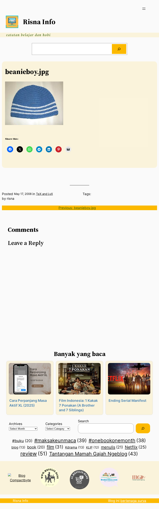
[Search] (119, 49)
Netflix (136, 447)
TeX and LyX (44, 194)
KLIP (92, 447)
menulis (112, 447)
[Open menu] (144, 8)
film (55, 447)
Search (83, 421)
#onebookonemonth (117, 440)
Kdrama (74, 447)
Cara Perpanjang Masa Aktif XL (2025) (28, 403)
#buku (22, 440)
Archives (15, 424)
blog (18, 447)
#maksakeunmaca (60, 440)
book (36, 447)
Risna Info (39, 21)
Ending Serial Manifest (127, 401)
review (33, 453)
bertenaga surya (133, 501)
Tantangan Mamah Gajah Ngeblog (93, 454)
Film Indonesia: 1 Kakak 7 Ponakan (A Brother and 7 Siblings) (78, 405)
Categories (53, 424)
